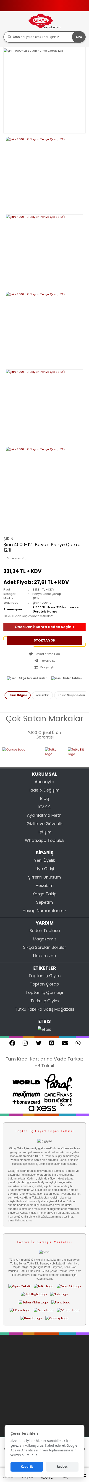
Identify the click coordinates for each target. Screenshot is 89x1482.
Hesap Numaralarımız (44, 910)
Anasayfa (44, 782)
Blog (44, 798)
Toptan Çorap (44, 984)
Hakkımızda (44, 956)
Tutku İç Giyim (44, 1001)
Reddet (62, 1467)
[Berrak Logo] (31, 1318)
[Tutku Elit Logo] (72, 754)
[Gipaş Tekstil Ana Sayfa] (19, 1286)
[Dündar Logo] (68, 1310)
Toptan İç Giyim (45, 975)
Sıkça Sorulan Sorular (33, 678)
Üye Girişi (44, 869)
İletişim (45, 832)
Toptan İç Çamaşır (45, 992)
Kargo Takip (44, 894)
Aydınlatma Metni (44, 815)
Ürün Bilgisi (17, 695)
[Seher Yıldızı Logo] (33, 1302)
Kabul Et (27, 1467)
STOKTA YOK (44, 640)
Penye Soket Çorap (46, 594)
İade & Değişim (44, 790)
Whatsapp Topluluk (44, 840)
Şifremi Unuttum (44, 877)
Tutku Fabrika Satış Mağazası (44, 1009)
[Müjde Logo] (20, 1310)
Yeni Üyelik (44, 860)
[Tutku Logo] (46, 754)
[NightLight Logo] (34, 1294)
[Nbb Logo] (59, 1294)
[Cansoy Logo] (56, 1318)
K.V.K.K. (44, 807)
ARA (79, 37)
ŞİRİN (8, 539)
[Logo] (44, 21)
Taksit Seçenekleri (71, 695)
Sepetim (44, 902)
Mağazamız (44, 939)
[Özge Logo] (44, 1310)
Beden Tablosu (72, 678)
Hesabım (45, 885)
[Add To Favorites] (44, 654)
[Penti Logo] (60, 1302)
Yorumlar (42, 695)
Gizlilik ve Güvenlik (44, 823)
